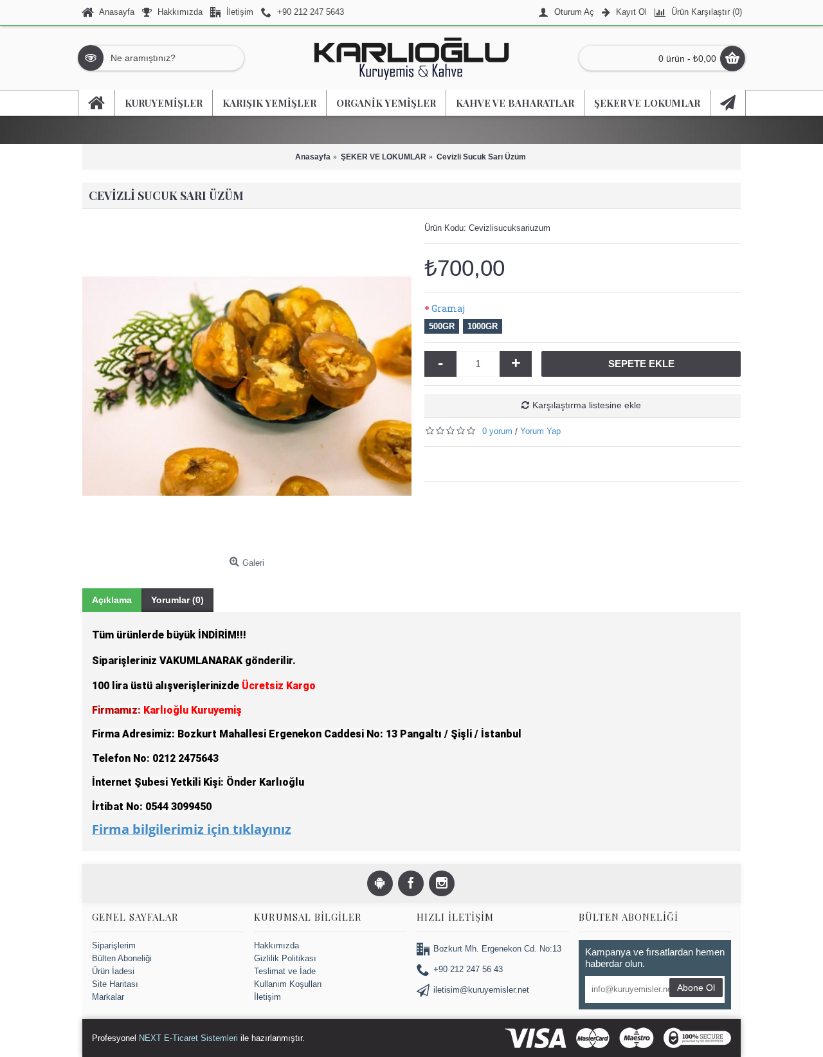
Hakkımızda (276, 945)
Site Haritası (115, 984)
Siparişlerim (114, 945)
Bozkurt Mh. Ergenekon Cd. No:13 (497, 948)
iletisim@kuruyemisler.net (481, 990)
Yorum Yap (540, 430)
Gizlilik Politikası (285, 957)
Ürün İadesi (113, 971)
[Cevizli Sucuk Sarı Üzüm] (247, 386)
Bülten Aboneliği (122, 957)
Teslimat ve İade (285, 971)
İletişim (267, 997)
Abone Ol (696, 987)
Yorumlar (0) (177, 600)
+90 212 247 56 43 (468, 969)
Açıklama (112, 600)
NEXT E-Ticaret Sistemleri (188, 1037)
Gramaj (448, 308)
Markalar (108, 997)
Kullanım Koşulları (288, 984)
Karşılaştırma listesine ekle (586, 404)
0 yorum (497, 430)
